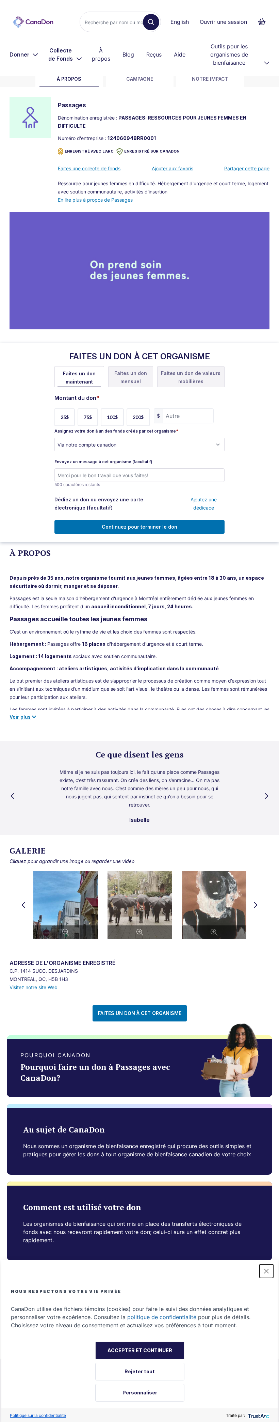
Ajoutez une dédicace (204, 504)
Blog (128, 54)
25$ (65, 417)
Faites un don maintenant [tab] (79, 378)
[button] (266, 1271)
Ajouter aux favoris (172, 168)
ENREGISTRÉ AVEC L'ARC (89, 151)
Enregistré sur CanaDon (151, 151)
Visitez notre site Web (34, 987)
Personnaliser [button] (139, 1392)
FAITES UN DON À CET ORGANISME (139, 1013)
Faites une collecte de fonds (89, 168)
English (179, 21)
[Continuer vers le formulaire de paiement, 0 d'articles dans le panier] (264, 22)
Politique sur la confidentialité (38, 1415)
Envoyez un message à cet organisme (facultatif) (103, 461)
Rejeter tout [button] (140, 1371)
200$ (138, 417)
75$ (88, 417)
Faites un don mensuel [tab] (130, 377)
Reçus (154, 54)
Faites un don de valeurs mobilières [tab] (190, 377)
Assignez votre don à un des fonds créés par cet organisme (116, 431)
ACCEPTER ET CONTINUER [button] (140, 1350)
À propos (101, 54)
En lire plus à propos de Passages (95, 200)
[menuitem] (24, 54)
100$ (112, 417)
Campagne (139, 79)
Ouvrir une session (223, 21)
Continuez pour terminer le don (139, 527)
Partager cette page (246, 168)
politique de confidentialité (161, 1317)
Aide (179, 54)
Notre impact (210, 79)
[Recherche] (151, 22)
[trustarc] (257, 1415)
